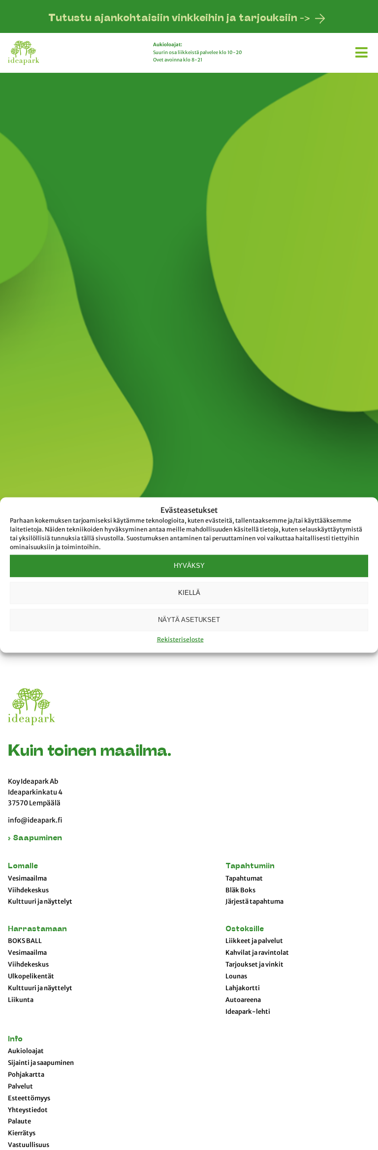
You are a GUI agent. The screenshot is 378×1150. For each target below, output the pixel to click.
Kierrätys (21, 1133)
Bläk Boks (240, 890)
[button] (362, 51)
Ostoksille (244, 929)
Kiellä (189, 592)
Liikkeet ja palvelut (254, 941)
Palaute (19, 1121)
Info (15, 1039)
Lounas (236, 976)
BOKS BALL (25, 941)
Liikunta (20, 1000)
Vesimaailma (27, 878)
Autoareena (243, 1000)
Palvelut (20, 1086)
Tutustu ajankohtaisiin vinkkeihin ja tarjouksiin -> (179, 19)
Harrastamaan (37, 929)
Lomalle (23, 866)
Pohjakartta (26, 1074)
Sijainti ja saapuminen (41, 1063)
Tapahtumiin (250, 866)
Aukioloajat (26, 1051)
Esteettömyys (29, 1098)
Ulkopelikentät (31, 976)
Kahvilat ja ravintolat (257, 952)
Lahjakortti (242, 988)
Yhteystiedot (28, 1110)
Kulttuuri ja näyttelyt (40, 901)
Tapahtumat (244, 878)
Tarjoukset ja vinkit (254, 964)
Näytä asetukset (189, 619)
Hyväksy (189, 565)
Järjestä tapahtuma (254, 901)
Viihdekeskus (28, 890)
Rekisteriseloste (180, 639)
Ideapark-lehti (247, 1011)
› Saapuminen (35, 838)
